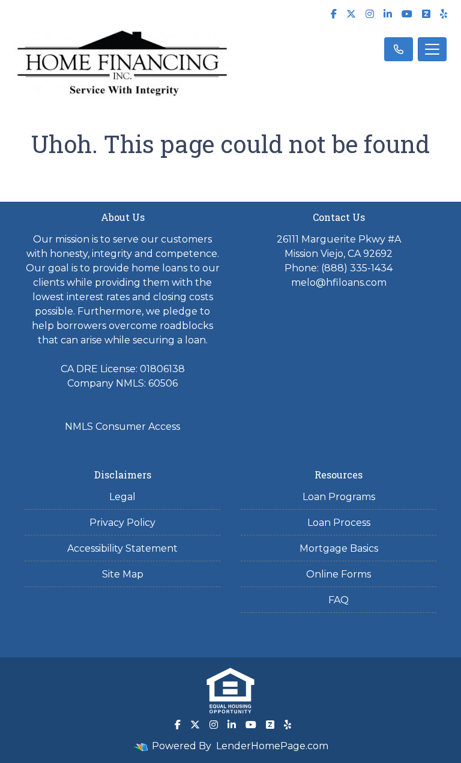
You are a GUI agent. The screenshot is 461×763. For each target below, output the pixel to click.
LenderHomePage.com (272, 746)
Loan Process (338, 522)
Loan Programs (339, 496)
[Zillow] (426, 14)
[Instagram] (370, 14)
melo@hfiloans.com (339, 282)
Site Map (122, 574)
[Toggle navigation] (432, 49)
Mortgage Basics (339, 548)
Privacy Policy (122, 522)
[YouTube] (407, 14)
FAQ (338, 600)
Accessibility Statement (122, 548)
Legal (122, 496)
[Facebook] (334, 14)
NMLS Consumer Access (122, 426)
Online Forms (338, 574)
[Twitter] (351, 14)
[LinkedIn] (388, 14)
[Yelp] (443, 14)
